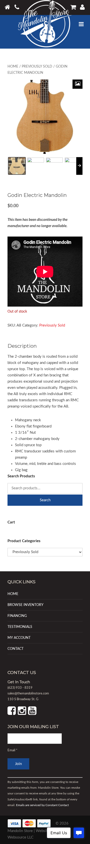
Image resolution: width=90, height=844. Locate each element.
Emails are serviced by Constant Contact (42, 805)
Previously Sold (37, 66)
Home (13, 66)
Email (13, 750)
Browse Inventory (26, 605)
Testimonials (20, 627)
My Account (19, 638)
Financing (17, 616)
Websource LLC (21, 837)
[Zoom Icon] (77, 84)
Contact (16, 649)
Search (45, 500)
